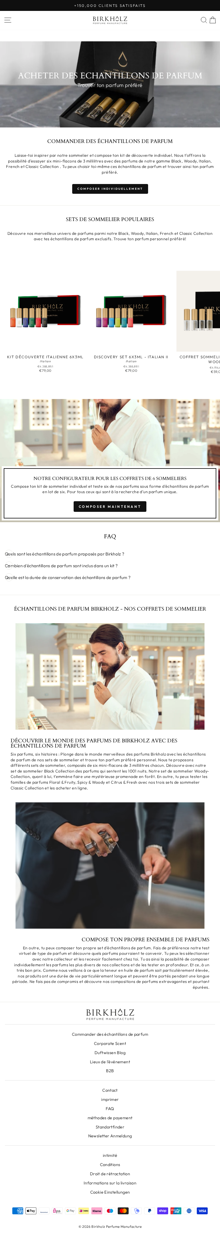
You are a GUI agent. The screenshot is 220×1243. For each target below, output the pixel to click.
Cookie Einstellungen (110, 1192)
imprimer (110, 1099)
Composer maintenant (110, 506)
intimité (110, 1155)
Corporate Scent (110, 1043)
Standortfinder (110, 1127)
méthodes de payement (110, 1117)
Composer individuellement (110, 189)
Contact (110, 1090)
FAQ (110, 1108)
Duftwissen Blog (110, 1052)
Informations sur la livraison (110, 1183)
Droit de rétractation (110, 1173)
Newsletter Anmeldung (110, 1136)
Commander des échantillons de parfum (110, 1034)
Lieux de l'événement (110, 1061)
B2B (110, 1070)
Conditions (110, 1164)
